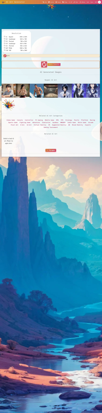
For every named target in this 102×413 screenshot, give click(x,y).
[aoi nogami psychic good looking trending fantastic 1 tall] (79, 91)
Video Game (11, 120)
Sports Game (12, 122)
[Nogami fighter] (23, 91)
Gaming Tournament (51, 127)
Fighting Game (25, 122)
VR (49, 125)
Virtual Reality (40, 125)
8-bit (22, 125)
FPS (62, 120)
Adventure (36, 122)
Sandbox (55, 122)
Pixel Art (14, 125)
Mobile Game (49, 120)
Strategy (68, 120)
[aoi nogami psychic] (65, 91)
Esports (88, 125)
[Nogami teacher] (37, 91)
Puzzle (76, 120)
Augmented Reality (59, 125)
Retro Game (82, 122)
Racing (92, 120)
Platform (84, 120)
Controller (29, 120)
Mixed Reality (77, 125)
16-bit (29, 125)
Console (20, 120)
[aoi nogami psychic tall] (93, 91)
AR (69, 125)
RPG (57, 120)
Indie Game (71, 122)
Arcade (90, 122)
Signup (91, 2)
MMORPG (62, 122)
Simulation (46, 122)
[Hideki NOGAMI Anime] (9, 91)
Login (88, 2)
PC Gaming (39, 120)
